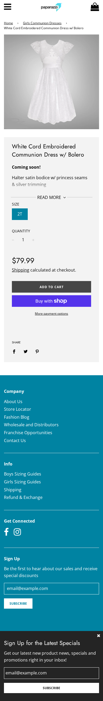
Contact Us (15, 440)
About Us (13, 401)
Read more (49, 197)
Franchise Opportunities (28, 432)
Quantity (21, 230)
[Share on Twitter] (25, 351)
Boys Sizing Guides (22, 474)
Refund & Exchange (23, 497)
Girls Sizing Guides (22, 482)
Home (8, 23)
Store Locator (17, 409)
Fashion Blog (16, 417)
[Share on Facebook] (15, 351)
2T (19, 214)
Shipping (20, 270)
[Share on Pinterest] (37, 351)
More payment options (51, 313)
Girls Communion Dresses (42, 23)
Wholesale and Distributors (31, 425)
